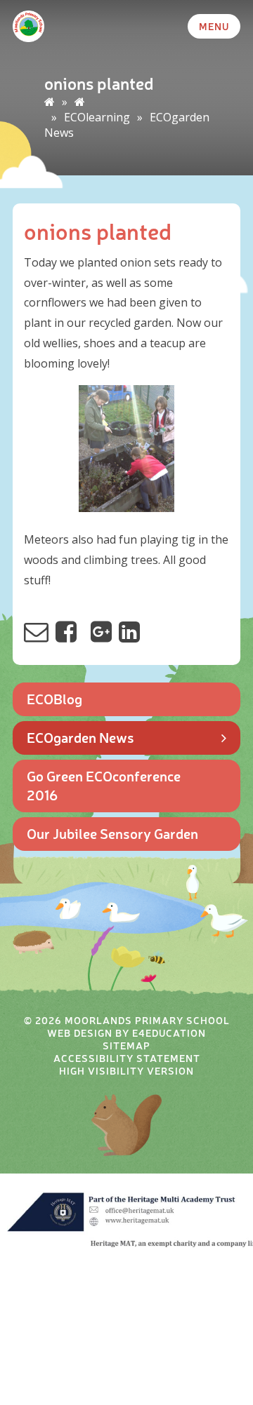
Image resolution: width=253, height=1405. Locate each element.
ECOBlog (54, 698)
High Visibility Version (126, 1070)
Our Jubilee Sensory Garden (112, 832)
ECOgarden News (80, 736)
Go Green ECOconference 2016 (104, 785)
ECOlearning (97, 117)
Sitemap (126, 1045)
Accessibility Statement (126, 1057)
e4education (169, 1032)
